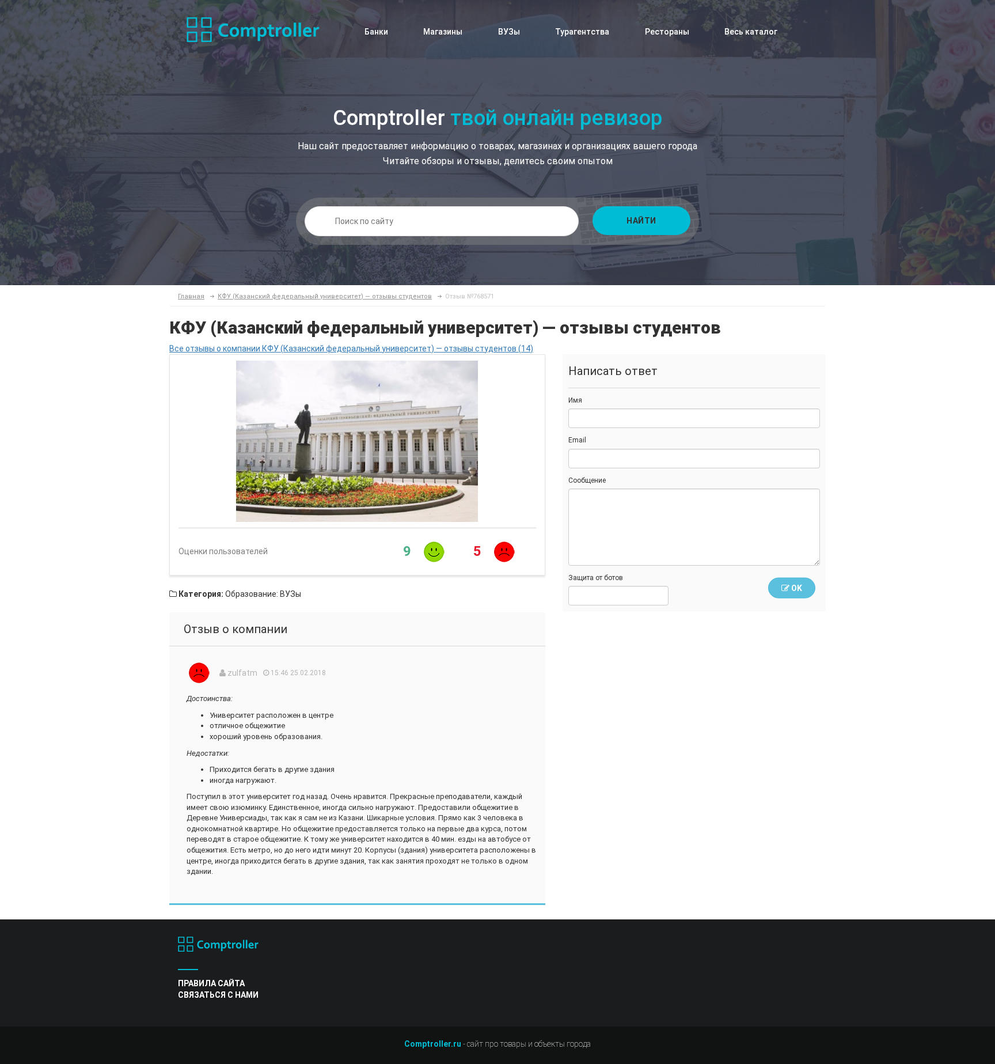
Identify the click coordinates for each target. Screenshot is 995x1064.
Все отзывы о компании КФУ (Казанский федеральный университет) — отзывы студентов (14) (351, 348)
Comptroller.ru (432, 1043)
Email (577, 440)
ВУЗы (509, 31)
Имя (575, 400)
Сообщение (587, 480)
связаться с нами (218, 994)
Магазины (442, 31)
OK (795, 588)
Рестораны (667, 31)
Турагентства (582, 31)
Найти (641, 220)
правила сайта (211, 983)
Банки (376, 31)
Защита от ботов (595, 578)
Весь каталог (750, 31)
